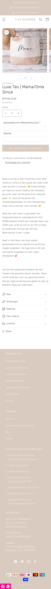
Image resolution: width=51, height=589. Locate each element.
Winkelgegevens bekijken (17, 162)
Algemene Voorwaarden (17, 387)
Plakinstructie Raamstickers (19, 425)
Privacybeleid (12, 394)
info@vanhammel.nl (25, 546)
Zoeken (9, 438)
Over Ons (10, 419)
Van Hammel (28, 584)
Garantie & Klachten (15, 381)
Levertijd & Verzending (16, 368)
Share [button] (8, 331)
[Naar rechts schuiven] (32, 78)
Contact (9, 400)
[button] (3, 19)
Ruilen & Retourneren (16, 374)
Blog (7, 432)
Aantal (5, 107)
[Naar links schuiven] (19, 78)
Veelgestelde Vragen (15, 361)
